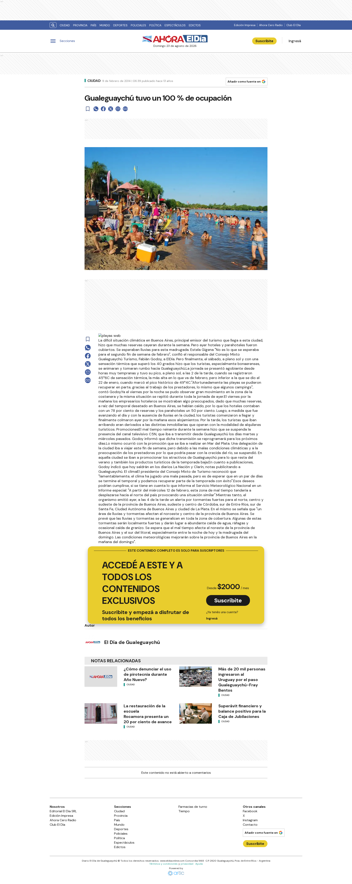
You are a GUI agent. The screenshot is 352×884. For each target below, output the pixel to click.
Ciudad (65, 25)
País (93, 25)
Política (155, 25)
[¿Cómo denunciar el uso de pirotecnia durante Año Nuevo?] (101, 676)
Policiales (138, 25)
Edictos (195, 25)
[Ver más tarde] (88, 109)
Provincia (80, 25)
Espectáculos (175, 25)
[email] (118, 108)
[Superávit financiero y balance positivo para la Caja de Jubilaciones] (195, 713)
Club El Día (293, 25)
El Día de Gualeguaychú (132, 642)
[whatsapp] (96, 108)
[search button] (53, 25)
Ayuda (199, 863)
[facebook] (103, 108)
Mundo (105, 25)
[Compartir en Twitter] (110, 108)
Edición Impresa (244, 25)
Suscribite (264, 41)
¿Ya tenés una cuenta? (222, 615)
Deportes (120, 25)
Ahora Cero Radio (271, 25)
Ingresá (295, 41)
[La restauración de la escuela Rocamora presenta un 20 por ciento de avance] (101, 713)
